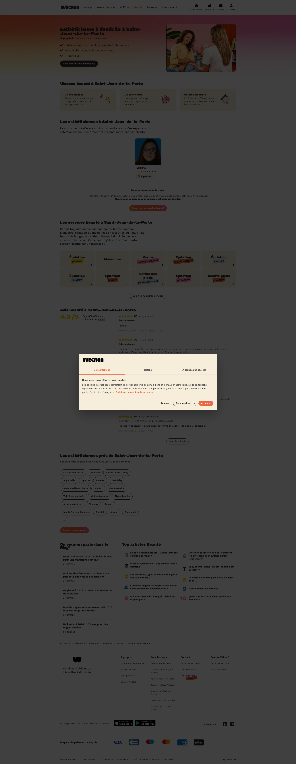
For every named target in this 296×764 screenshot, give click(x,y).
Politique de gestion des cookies (134, 392)
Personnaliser (183, 403)
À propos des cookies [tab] (194, 370)
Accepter (206, 403)
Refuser (164, 403)
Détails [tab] (148, 370)
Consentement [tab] (102, 370)
